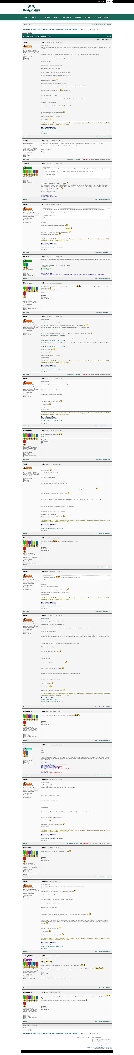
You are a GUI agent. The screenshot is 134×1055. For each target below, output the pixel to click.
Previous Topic (100, 39)
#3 (43, 163)
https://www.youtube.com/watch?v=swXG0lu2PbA (53, 340)
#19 (43, 956)
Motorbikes (67, 17)
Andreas (26, 163)
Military (78, 17)
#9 (43, 430)
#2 (43, 140)
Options (109, 36)
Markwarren (27, 283)
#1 (43, 42)
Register (109, 24)
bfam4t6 (26, 256)
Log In (104, 24)
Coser (25, 745)
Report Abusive (99, 136)
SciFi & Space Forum (53, 29)
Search (93, 24)
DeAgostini (26, 29)
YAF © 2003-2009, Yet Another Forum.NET (103, 1047)
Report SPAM (106, 136)
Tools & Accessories (101, 17)
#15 (43, 745)
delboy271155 (28, 956)
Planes (47, 17)
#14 (43, 711)
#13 (43, 615)
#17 (43, 848)
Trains (56, 17)
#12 (43, 571)
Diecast (87, 17)
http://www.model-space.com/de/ (49, 128)
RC (40, 17)
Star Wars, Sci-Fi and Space (38, 29)
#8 (43, 378)
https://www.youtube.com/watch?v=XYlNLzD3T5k (53, 346)
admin (25, 140)
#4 (43, 204)
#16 (43, 779)
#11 (43, 538)
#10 (43, 464)
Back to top (26, 136)
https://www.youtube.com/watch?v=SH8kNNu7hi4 (53, 330)
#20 (43, 992)
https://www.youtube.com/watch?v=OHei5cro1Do (53, 335)
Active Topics (99, 24)
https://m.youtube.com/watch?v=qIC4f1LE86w (52, 131)
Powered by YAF (90, 1047)
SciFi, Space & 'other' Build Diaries (69, 29)
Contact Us (100, 1)
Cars (34, 17)
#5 (43, 256)
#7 (43, 316)
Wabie (25, 42)
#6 (43, 283)
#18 (43, 881)
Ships (26, 17)
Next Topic (108, 39)
